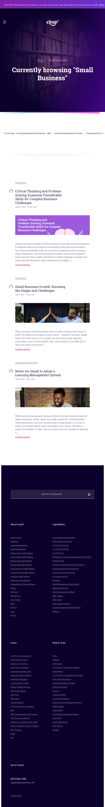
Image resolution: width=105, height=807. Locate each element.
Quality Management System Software (66, 608)
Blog (40, 60)
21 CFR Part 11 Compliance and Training (67, 675)
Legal (13, 612)
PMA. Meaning (16, 730)
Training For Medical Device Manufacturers (68, 565)
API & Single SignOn (18, 691)
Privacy (13, 615)
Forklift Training (58, 561)
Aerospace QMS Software (20, 577)
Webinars (56, 612)
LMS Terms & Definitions (20, 668)
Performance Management (20, 580)
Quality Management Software (63, 592)
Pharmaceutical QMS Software (22, 557)
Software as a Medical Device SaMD (24, 722)
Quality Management (18, 549)
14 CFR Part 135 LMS (60, 549)
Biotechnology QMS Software (21, 561)
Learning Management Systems (26, 363)
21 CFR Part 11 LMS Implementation (66, 668)
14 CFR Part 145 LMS (60, 545)
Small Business (20, 183)
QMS (12, 710)
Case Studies (16, 600)
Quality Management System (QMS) (65, 584)
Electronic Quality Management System (67, 703)
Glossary (55, 691)
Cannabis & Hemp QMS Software (23, 573)
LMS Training (57, 726)
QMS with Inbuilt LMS (60, 588)
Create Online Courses (19, 660)
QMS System (57, 600)
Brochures (56, 580)
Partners (14, 608)
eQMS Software (58, 707)
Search (89, 494)
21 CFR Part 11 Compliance (21, 656)
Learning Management (19, 545)
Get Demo (14, 592)
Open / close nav (5, 22)
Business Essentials (59, 687)
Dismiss (101, 4)
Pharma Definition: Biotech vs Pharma (25, 726)
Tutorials (55, 660)
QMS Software (57, 596)
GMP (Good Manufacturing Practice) (24, 714)
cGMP (13, 734)
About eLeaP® (16, 538)
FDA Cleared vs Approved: (20, 718)
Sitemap (55, 730)
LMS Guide (15, 695)
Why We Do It (16, 596)
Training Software (17, 703)
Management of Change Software (23, 584)
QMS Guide (15, 699)
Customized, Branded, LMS (21, 672)
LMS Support (57, 664)
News (13, 604)
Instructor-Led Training (19, 664)
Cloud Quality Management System (65, 714)
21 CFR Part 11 (58, 553)
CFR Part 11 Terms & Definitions (22, 707)
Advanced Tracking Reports (21, 675)
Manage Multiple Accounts (20, 687)
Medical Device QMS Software (22, 553)
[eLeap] (52, 23)
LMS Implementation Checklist (63, 683)
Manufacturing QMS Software (21, 565)
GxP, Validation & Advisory (62, 542)
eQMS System (57, 710)
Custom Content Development (63, 573)
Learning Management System (63, 538)
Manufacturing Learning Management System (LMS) (71, 557)
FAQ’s (54, 656)
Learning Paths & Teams (20, 683)
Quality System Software (61, 604)
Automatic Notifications (19, 679)
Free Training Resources (61, 679)
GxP (12, 738)
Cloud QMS (56, 718)
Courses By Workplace (60, 699)
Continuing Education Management (65, 569)
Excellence (15, 542)
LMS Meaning (57, 672)
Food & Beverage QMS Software (23, 569)
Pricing (13, 588)
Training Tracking (58, 695)
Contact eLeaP (16, 796)
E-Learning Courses (60, 577)
